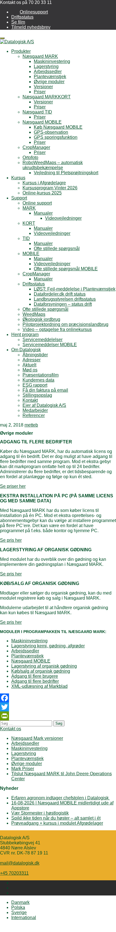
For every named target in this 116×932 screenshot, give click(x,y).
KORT (29, 223)
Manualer (43, 213)
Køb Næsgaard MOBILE (58, 127)
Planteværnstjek (50, 76)
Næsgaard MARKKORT (47, 96)
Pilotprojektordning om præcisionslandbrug (65, 324)
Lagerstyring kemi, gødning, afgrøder (48, 645)
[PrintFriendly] (58, 715)
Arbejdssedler (48, 71)
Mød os (30, 370)
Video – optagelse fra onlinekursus (57, 329)
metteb (31, 425)
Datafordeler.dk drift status (60, 294)
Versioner (43, 86)
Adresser (32, 359)
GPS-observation (51, 132)
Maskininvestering (52, 61)
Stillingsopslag (37, 395)
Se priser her (13, 486)
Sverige (19, 912)
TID (26, 238)
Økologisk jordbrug (41, 319)
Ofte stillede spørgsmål (57, 248)
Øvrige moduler (49, 81)
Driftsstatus (22, 17)
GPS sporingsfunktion (55, 137)
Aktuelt (29, 364)
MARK (29, 208)
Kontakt (30, 400)
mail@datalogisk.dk (19, 863)
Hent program (25, 334)
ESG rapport (35, 385)
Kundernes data (38, 380)
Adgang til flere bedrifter (35, 681)
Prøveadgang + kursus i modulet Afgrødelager (57, 823)
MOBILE (31, 253)
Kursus (18, 177)
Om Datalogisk (26, 349)
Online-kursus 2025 (42, 193)
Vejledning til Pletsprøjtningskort (66, 172)
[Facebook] (58, 697)
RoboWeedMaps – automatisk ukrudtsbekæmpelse (53, 165)
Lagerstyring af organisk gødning (44, 666)
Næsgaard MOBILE (42, 122)
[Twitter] (58, 706)
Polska (18, 907)
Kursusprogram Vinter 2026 (50, 187)
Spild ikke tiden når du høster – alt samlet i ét (56, 818)
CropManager (36, 147)
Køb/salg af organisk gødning (40, 671)
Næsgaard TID (37, 112)
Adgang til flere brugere (34, 676)
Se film (18, 22)
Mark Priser (22, 768)
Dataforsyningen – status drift (63, 304)
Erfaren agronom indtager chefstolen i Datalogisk (60, 797)
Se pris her (11, 540)
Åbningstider (35, 354)
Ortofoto (30, 157)
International (23, 917)
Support (19, 198)
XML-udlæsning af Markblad (39, 686)
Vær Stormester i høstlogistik (40, 813)
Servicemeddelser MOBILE (50, 344)
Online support (37, 203)
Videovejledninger (63, 218)
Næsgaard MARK (40, 56)
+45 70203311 (14, 873)
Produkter (21, 51)
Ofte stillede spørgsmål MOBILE (66, 268)
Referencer (34, 415)
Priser (40, 91)
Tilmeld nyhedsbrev (30, 27)
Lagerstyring (46, 66)
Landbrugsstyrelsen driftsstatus (65, 299)
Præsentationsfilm (41, 375)
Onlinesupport (34, 12)
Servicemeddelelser (43, 339)
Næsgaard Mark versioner (37, 738)
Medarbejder (35, 410)
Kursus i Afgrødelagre (44, 182)
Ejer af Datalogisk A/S (44, 405)
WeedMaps (34, 314)
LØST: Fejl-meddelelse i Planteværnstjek (74, 289)
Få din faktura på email (45, 390)
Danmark (20, 902)
